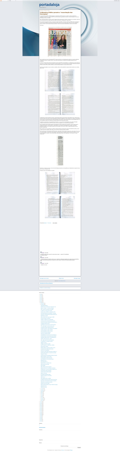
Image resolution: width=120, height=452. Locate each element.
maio (42, 395)
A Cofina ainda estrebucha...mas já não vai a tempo (48, 352)
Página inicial (61, 278)
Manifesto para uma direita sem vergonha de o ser (48, 306)
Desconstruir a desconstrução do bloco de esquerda (48, 380)
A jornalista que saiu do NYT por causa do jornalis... (48, 324)
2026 (41, 294)
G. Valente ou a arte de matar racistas (46, 310)
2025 (41, 295)
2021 (41, 300)
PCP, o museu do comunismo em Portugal (47, 309)
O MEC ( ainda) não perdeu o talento (46, 338)
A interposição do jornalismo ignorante (46, 357)
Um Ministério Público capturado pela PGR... (47, 327)
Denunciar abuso (42, 427)
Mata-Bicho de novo (44, 387)
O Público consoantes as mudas (45, 343)
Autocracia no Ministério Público (45, 333)
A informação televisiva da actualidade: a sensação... (48, 313)
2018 (41, 403)
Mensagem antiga (77, 278)
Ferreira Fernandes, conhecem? (45, 318)
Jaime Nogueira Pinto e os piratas (46, 378)
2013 (41, 409)
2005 (41, 418)
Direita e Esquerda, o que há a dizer (46, 356)
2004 (41, 419)
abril (41, 396)
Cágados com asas (43, 342)
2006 (41, 417)
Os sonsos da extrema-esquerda (46, 332)
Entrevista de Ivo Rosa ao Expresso (46, 283)
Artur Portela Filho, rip (44, 361)
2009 (41, 414)
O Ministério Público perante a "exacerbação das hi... (49, 337)
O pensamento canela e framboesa (46, 370)
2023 (41, 298)
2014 (41, 408)
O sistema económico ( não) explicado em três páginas (49, 328)
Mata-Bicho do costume (44, 315)
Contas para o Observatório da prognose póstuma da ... (49, 314)
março (42, 397)
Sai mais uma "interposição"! (45, 350)
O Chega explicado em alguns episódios (47, 329)
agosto (42, 391)
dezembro (42, 303)
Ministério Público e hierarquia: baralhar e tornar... (48, 347)
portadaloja (49, 4)
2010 (41, 413)
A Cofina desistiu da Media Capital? (46, 371)
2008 (41, 415)
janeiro (42, 400)
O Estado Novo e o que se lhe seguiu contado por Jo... (49, 369)
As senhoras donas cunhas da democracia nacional (48, 336)
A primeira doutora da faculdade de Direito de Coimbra (49, 355)
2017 (41, 404)
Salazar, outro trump (44, 373)
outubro (42, 388)
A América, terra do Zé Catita (45, 383)
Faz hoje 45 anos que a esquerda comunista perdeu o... (49, 322)
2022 (41, 299)
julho (42, 392)
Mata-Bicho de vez (43, 360)
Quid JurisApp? (43, 365)
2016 (41, 405)
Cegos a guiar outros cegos (45, 364)
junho (42, 393)
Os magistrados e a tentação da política (47, 341)
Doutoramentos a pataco (44, 346)
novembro (42, 304)
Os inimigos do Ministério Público (46, 374)
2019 (41, 401)
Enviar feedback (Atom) (61, 280)
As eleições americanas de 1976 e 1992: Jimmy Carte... (49, 379)
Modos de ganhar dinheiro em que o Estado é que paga (49, 384)
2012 (41, 410)
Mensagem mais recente (44, 278)
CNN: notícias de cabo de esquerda (46, 366)
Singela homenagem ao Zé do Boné (46, 375)
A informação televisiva (44, 305)
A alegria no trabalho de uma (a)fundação (47, 319)
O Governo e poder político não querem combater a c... (49, 351)
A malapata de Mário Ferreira (45, 323)
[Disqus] (60, 237)
